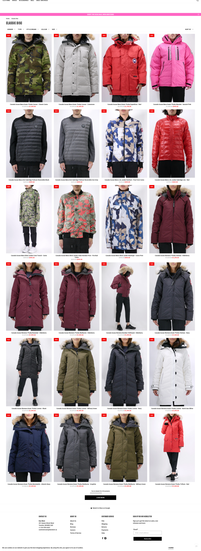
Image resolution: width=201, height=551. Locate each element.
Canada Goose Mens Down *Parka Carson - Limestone (77, 104)
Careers (72, 530)
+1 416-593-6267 (44, 527)
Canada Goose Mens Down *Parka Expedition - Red (124, 104)
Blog (71, 524)
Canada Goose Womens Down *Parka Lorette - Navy (124, 408)
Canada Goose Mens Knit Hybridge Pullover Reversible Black (29, 180)
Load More (100, 497)
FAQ (103, 521)
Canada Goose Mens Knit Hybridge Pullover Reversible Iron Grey (76, 180)
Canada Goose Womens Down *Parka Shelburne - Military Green (124, 484)
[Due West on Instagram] (105, 539)
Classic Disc (14, 18)
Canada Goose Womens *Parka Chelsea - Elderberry (172, 255)
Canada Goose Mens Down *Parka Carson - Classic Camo (29, 104)
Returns (104, 527)
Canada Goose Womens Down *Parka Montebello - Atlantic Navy (29, 484)
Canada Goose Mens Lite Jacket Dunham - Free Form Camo (124, 180)
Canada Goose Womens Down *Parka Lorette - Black (29, 408)
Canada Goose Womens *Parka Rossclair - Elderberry (28, 333)
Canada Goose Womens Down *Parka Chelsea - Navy (172, 333)
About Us (73, 521)
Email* (135, 529)
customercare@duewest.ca (48, 530)
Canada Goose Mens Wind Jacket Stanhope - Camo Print (124, 255)
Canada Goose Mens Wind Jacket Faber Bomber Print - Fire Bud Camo (77, 256)
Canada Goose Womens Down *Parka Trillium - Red (172, 484)
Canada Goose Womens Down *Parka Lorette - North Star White (172, 408)
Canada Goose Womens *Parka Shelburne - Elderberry (77, 333)
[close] (198, 14)
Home (7, 18)
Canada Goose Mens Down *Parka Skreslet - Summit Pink (172, 104)
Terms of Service (75, 533)
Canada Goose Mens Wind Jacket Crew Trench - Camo (29, 255)
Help (103, 533)
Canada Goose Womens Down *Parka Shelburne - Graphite (76, 484)
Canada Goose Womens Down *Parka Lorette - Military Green (76, 408)
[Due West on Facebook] (103, 539)
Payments (105, 530)
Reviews (73, 527)
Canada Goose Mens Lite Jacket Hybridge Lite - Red (172, 180)
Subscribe (147, 539)
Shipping (104, 524)
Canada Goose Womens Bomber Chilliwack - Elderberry (124, 333)
